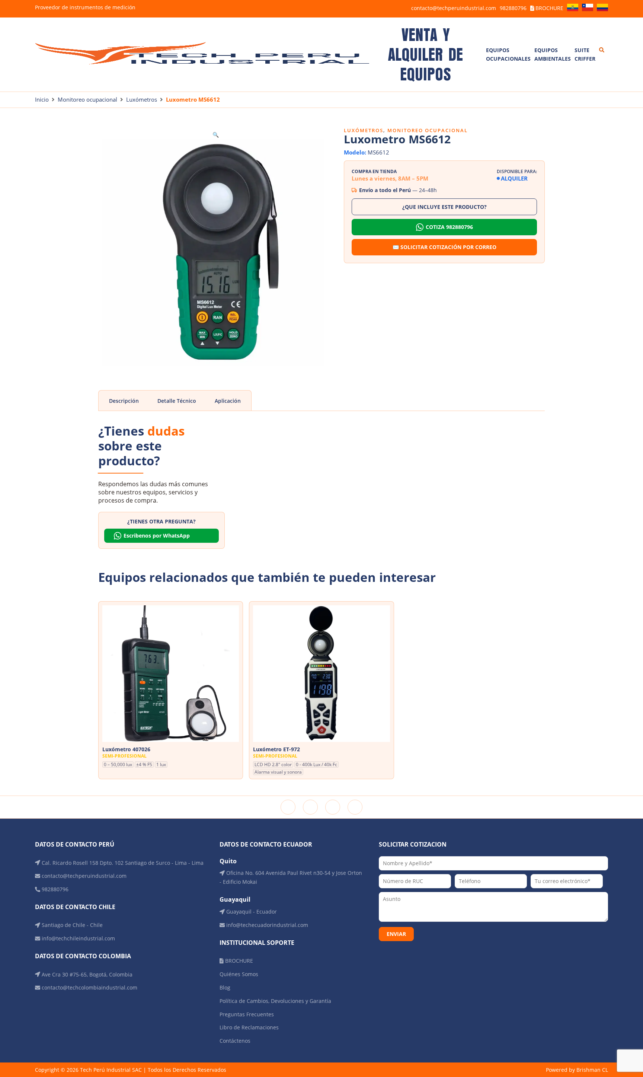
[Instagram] (310, 807)
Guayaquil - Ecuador (251, 911)
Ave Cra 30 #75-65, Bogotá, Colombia (86, 974)
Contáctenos (235, 1040)
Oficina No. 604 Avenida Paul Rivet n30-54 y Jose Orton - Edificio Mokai (291, 877)
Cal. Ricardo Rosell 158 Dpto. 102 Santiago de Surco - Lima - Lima (122, 862)
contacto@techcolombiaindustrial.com (88, 987)
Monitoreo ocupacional (87, 99)
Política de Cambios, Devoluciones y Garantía (275, 1000)
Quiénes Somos (239, 974)
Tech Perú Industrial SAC (111, 1069)
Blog (225, 987)
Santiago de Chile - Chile (71, 924)
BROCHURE (548, 8)
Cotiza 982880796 (449, 226)
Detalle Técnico (176, 400)
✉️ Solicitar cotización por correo (444, 247)
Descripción (124, 400)
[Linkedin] (332, 807)
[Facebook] (288, 807)
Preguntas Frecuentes (247, 1014)
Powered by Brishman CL (577, 1069)
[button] (215, 134)
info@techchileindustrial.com (77, 938)
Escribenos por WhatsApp (157, 535)
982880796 (513, 8)
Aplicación (228, 400)
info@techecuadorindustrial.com (266, 924)
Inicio (42, 99)
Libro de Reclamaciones (249, 1027)
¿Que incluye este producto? (444, 206)
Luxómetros (141, 99)
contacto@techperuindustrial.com (453, 8)
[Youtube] (355, 807)
